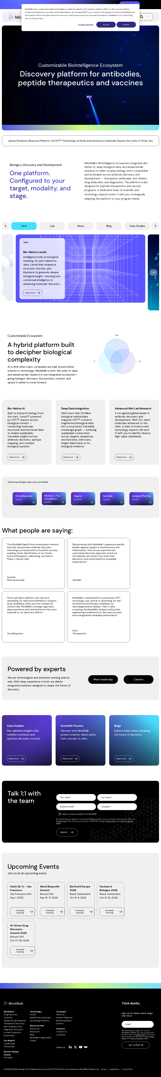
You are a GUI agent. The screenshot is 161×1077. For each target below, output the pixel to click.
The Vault (8, 1057)
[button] (148, 17)
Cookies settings (85, 24)
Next (153, 272)
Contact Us (61, 1031)
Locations (60, 1034)
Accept (106, 24)
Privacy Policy (37, 18)
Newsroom (35, 1031)
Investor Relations (64, 1017)
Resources (35, 1028)
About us (60, 1014)
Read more (30, 292)
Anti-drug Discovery (13, 1026)
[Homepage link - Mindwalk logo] (14, 1003)
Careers (138, 679)
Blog (32, 1034)
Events (33, 1040)
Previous (7, 272)
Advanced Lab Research (15, 1020)
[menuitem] (105, 1069)
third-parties (30, 15)
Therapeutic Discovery (14, 1023)
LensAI (33, 1014)
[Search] (141, 17)
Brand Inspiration (64, 1020)
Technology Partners (39, 1020)
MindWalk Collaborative (40, 1037)
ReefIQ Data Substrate (40, 1017)
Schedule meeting (20, 911)
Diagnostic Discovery (13, 1029)
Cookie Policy (127, 15)
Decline (126, 24)
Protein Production (12, 1032)
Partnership (9, 1035)
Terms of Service (126, 821)
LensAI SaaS (9, 1043)
